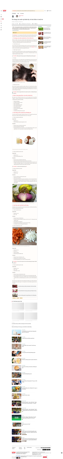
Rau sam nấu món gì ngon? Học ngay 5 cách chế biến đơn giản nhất (47, 29)
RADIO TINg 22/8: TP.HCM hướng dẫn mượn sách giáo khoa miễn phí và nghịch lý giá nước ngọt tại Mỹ (29, 432)
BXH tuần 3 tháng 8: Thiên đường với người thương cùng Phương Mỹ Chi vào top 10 (29, 417)
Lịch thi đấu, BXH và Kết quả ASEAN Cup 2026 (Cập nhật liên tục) (25, 10)
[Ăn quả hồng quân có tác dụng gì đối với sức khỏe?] (40, 33)
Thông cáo (20, 448)
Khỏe (18, 13)
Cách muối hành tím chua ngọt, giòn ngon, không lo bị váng (27, 290)
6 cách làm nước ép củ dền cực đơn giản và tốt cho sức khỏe (27, 286)
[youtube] (42, 447)
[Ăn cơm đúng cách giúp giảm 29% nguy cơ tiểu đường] (16, 382)
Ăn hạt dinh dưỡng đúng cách (27, 373)
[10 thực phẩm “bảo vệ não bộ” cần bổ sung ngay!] (16, 346)
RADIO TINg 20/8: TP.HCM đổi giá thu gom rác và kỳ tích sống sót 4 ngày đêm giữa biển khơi (29, 439)
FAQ (24, 448)
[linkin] (45, 447)
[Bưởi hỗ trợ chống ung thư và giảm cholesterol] (16, 361)
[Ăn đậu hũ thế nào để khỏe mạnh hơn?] (16, 339)
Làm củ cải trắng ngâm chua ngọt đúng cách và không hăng (27, 295)
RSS (24, 447)
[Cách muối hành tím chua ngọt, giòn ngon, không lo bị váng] (15, 290)
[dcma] (47, 447)
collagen (32, 46)
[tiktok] (43, 447)
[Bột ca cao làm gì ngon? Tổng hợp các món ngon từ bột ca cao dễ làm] (40, 38)
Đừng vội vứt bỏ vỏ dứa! (26, 395)
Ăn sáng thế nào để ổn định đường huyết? (28, 352)
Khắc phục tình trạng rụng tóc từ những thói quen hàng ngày (26, 55)
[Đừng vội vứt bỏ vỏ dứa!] (16, 396)
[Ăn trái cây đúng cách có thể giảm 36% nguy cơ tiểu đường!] (16, 389)
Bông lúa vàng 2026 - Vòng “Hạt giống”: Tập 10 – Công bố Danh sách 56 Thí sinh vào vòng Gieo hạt (29, 410)
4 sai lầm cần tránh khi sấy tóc (21, 166)
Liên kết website (29, 447)
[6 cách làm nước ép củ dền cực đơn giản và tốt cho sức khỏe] (15, 286)
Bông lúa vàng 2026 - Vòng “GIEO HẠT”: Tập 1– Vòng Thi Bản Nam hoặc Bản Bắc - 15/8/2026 (29, 403)
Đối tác (13, 448)
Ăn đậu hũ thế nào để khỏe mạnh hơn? (28, 338)
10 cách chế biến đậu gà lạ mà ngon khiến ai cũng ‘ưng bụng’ (47, 47)
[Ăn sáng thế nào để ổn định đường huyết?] (16, 354)
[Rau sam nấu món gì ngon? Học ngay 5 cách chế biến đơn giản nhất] (40, 29)
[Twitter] (48, 447)
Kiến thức (14, 13)
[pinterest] (44, 447)
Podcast (23, 437)
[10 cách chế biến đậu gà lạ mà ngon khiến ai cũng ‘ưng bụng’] (40, 47)
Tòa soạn (20, 447)
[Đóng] (46, 455)
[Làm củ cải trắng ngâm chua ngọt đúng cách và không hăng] (15, 295)
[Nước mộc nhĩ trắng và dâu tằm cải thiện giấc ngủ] (16, 368)
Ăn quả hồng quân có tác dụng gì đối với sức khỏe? (47, 33)
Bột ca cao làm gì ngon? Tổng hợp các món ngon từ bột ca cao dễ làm (47, 38)
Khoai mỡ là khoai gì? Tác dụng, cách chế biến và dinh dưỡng (22, 326)
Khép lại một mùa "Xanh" (26, 424)
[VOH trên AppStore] (44, 450)
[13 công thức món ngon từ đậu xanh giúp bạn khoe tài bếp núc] (40, 42)
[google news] (46, 447)
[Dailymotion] (49, 447)
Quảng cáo (13, 447)
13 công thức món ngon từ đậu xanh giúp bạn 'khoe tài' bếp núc (47, 42)
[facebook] (17, 23)
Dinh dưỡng (22, 13)
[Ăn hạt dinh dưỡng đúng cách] (16, 375)
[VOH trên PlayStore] (48, 450)
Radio (23, 415)
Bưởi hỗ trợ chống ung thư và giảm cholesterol (29, 359)
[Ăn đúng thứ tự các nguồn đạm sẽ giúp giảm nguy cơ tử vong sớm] (16, 332)
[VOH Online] (14, 453)
